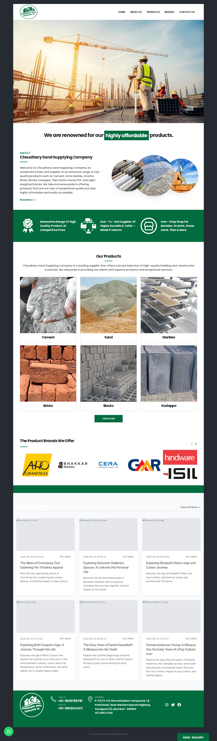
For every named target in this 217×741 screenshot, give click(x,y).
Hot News (65, 557)
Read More (26, 199)
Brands (169, 12)
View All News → (190, 507)
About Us (136, 12)
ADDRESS (99, 697)
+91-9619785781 (70, 701)
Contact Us (187, 12)
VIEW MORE (108, 418)
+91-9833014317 (70, 708)
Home (121, 12)
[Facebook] (179, 705)
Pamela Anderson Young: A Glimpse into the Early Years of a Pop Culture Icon (171, 649)
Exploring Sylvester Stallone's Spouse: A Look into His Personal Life (105, 567)
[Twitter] (173, 705)
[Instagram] (167, 705)
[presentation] (21, 71)
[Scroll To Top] (211, 737)
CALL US (62, 697)
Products (153, 12)
